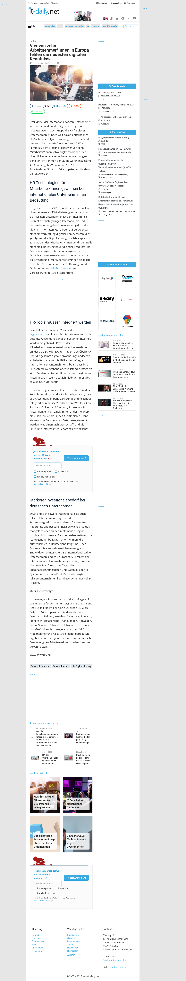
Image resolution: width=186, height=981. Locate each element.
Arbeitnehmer (41, 666)
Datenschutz (38, 941)
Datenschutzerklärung (43, 484)
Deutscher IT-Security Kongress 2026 (116, 104)
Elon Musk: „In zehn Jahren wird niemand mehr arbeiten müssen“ (124, 389)
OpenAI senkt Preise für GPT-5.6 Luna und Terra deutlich (124, 360)
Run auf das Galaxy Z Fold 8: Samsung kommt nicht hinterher (124, 346)
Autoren (71, 955)
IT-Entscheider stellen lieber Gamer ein (75, 804)
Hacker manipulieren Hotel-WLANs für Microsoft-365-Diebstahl (123, 404)
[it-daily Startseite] (49, 11)
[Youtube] (134, 18)
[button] (33, 26)
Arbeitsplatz (62, 666)
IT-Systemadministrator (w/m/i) (113, 137)
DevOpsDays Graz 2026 (109, 92)
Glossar (71, 938)
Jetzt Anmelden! (77, 458)
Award (70, 944)
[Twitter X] (129, 18)
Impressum (37, 947)
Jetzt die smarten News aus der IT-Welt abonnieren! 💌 (46, 455)
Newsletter (72, 947)
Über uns (36, 938)
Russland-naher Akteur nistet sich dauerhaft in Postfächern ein (124, 374)
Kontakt (36, 935)
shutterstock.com (118, 966)
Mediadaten (73, 935)
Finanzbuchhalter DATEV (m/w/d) (114, 149)
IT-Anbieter (72, 951)
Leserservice (73, 941)
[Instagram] (117, 18)
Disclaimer (37, 951)
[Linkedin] (111, 18)
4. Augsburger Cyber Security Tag (114, 117)
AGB (34, 944)
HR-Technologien (61, 268)
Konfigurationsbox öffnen (115, 959)
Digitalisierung (39, 334)
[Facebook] (123, 18)
